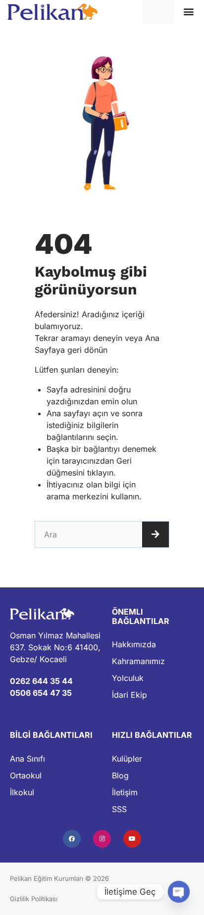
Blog (120, 775)
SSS (119, 809)
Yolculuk (128, 678)
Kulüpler (127, 759)
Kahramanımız (138, 661)
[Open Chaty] (179, 892)
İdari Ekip (129, 695)
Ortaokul (26, 775)
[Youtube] (132, 839)
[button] (189, 11)
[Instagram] (102, 839)
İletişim (125, 792)
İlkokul (22, 792)
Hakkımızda (134, 644)
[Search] (155, 534)
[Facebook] (72, 839)
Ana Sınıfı (27, 759)
